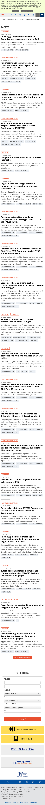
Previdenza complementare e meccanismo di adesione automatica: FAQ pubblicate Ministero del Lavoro (22, 448)
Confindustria (30, 78)
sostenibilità (37, 204)
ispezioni (24, 371)
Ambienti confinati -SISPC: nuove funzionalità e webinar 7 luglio (17, 320)
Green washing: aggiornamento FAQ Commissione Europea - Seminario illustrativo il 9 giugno (18, 636)
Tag (5, 697)
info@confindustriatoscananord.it (12, 794)
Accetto (15, 11)
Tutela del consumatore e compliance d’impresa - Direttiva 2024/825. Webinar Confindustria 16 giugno (20, 573)
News (22, 19)
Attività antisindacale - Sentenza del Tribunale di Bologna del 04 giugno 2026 (20, 414)
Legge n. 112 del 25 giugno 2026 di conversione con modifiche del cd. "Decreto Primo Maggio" (22, 285)
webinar (34, 340)
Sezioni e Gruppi (10, 704)
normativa (34, 555)
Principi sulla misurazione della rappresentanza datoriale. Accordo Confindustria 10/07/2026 (18, 126)
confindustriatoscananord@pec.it (12, 796)
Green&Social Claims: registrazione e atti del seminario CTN (21, 480)
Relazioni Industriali (10, 58)
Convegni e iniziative (24, 204)
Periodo (7, 679)
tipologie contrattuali (10, 236)
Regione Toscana (8, 340)
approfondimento (21, 50)
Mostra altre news (22, 658)
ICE (18, 620)
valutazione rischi (22, 340)
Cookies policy (27, 11)
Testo (6, 711)
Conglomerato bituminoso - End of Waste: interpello (21, 158)
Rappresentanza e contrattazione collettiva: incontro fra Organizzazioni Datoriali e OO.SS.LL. (19, 65)
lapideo (32, 371)
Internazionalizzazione (11, 600)
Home (3, 19)
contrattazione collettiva (11, 82)
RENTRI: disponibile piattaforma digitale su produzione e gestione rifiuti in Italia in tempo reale (22, 97)
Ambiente (5, 32)
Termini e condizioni (11, 802)
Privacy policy (24, 802)
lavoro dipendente (36, 232)
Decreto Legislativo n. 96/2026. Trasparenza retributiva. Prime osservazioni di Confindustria (22, 510)
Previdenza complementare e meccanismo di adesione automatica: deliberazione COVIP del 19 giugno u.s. (22, 386)
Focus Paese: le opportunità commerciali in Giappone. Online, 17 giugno (22, 606)
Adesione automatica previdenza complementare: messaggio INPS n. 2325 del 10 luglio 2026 (21, 219)
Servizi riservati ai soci (26, 729)
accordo (5, 78)
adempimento (6, 337)
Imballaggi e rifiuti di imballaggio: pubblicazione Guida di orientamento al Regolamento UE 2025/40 (20, 539)
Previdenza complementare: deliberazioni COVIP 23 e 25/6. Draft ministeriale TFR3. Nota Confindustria (21, 251)
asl (18, 371)
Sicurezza (14, 314)
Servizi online (26, 739)
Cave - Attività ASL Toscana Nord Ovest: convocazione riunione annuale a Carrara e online (22, 355)
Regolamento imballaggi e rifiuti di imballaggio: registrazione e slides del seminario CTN (19, 186)
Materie (7, 690)
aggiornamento (7, 50)
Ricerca (21, 719)
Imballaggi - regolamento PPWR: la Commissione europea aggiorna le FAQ (20, 37)
